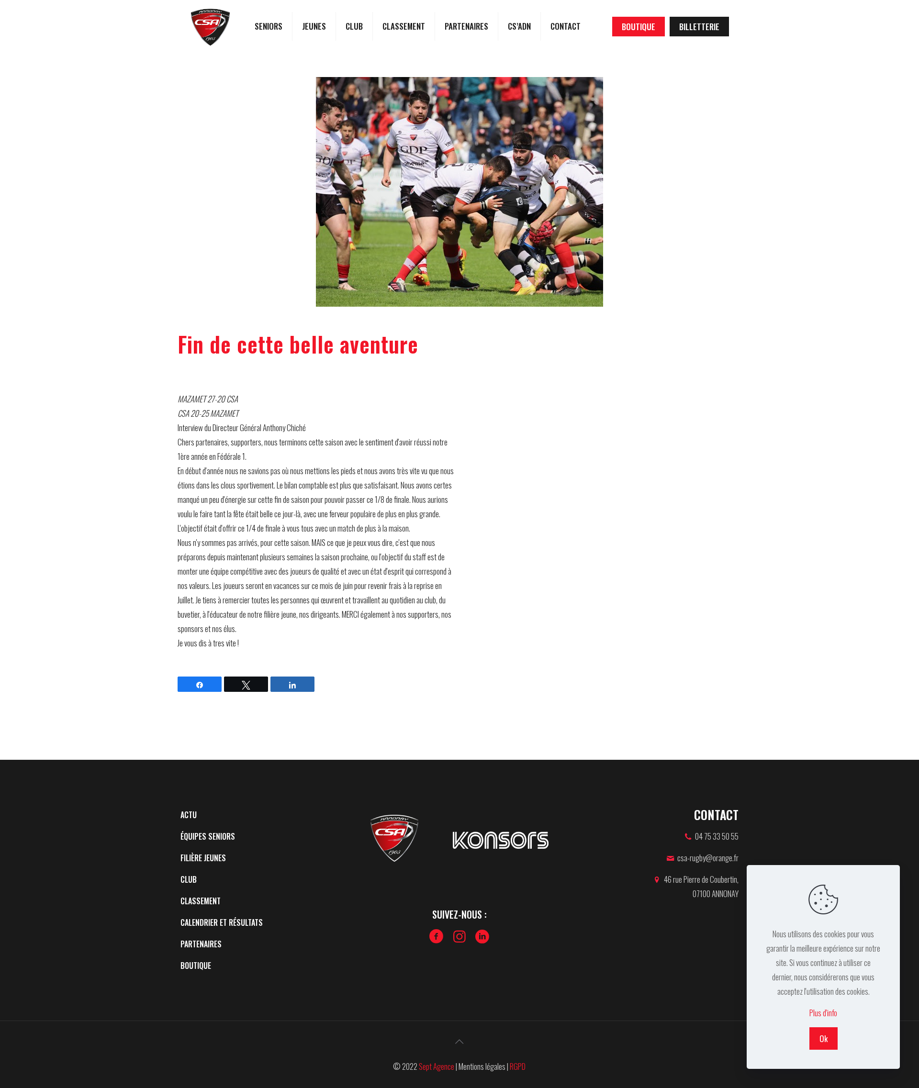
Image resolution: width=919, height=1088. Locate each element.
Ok (823, 1038)
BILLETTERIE (699, 27)
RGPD (518, 1066)
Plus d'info (823, 1013)
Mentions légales (482, 1066)
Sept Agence (436, 1066)
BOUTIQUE (638, 27)
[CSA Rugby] (210, 26)
